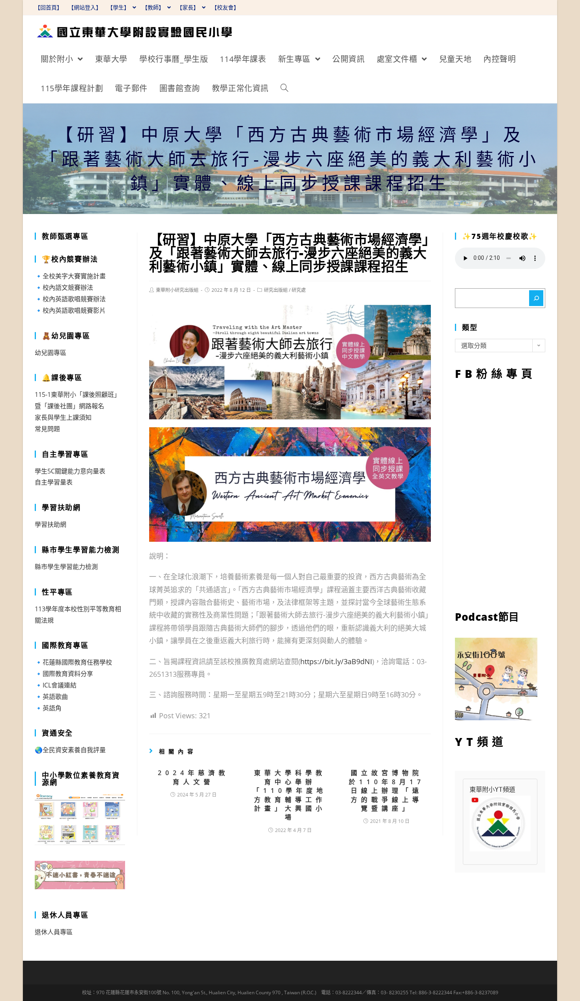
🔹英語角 (48, 708)
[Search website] (284, 88)
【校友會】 (225, 7)
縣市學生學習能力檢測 (66, 566)
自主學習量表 (54, 482)
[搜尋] (536, 298)
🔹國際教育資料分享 (64, 673)
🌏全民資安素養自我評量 (70, 750)
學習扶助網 (50, 524)
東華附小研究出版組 (177, 290)
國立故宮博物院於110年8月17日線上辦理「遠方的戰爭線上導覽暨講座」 (387, 790)
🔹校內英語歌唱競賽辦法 (70, 299)
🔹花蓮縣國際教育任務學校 (73, 662)
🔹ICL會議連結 (56, 685)
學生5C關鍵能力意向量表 (70, 471)
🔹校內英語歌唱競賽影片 (70, 310)
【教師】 (154, 7)
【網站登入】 (84, 7)
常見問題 (47, 428)
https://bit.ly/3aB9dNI (336, 661)
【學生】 (119, 7)
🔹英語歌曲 (51, 696)
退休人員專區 (54, 932)
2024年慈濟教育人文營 (193, 777)
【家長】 (188, 7)
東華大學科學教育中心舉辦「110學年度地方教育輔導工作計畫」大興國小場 (290, 794)
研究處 (299, 290)
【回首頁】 (48, 7)
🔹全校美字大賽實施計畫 (70, 276)
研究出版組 (276, 290)
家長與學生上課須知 (63, 417)
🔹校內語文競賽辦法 (64, 287)
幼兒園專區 (50, 352)
